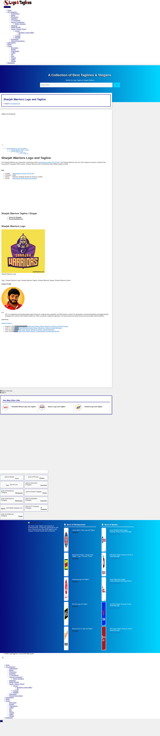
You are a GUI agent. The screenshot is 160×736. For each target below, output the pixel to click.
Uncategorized (15, 103)
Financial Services (21, 326)
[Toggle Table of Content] (2, 145)
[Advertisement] (56, 130)
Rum (12, 56)
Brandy (13, 49)
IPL (20, 34)
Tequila (13, 58)
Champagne (15, 51)
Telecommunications (18, 41)
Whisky (13, 61)
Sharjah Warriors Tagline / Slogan (20, 150)
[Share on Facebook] (0, 393)
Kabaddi (17, 37)
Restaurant (14, 39)
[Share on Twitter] (2, 393)
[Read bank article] (118, 540)
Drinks (9, 46)
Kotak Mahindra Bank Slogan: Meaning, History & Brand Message (40, 328)
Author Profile (23, 152)
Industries (14, 19)
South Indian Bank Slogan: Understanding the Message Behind (38, 331)
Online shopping (20, 24)
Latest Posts (26, 153)
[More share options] (5, 393)
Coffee (13, 53)
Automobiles (15, 14)
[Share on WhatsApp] (4, 393)
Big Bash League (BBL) (26, 32)
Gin (12, 54)
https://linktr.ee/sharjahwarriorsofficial (25, 178)
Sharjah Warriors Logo (17, 151)
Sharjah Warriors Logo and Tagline (16, 148)
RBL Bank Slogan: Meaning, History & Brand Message (36, 329)
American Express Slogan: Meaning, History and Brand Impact (47, 326)
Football (17, 36)
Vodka (13, 59)
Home (9, 10)
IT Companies (15, 20)
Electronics (14, 17)
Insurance (14, 25)
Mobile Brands (16, 27)
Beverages (14, 48)
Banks (13, 15)
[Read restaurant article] (80, 540)
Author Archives (6, 323)
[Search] (116, 85)
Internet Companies (17, 22)
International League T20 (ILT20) (49, 162)
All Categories (12, 12)
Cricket (17, 31)
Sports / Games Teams (18, 29)
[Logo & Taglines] (17, 5)
